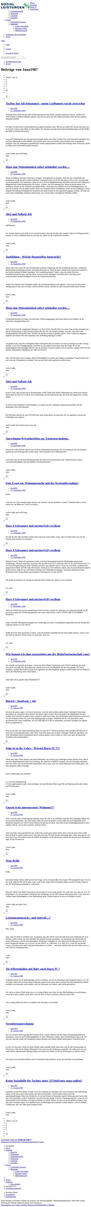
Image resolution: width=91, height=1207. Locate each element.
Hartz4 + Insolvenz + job (21, 701)
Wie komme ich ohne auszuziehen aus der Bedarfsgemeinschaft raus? (48, 654)
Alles (3, 41)
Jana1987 (14, 108)
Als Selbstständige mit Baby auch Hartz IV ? (33, 968)
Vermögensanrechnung (20, 1023)
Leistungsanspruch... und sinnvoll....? (28, 917)
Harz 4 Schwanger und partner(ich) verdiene (33, 525)
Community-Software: (16, 1140)
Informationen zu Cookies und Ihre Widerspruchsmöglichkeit (24, 1205)
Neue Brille (13, 860)
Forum (8, 49)
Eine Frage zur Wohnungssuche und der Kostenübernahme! (42, 483)
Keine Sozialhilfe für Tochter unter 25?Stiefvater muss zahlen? (44, 1080)
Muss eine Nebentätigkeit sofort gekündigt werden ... (38, 166)
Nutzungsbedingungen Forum (32, 1142)
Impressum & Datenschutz (11, 1142)
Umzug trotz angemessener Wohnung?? (30, 807)
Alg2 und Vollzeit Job (19, 214)
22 (7, 90)
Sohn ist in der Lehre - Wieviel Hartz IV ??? (33, 748)
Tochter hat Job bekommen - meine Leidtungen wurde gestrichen (45, 103)
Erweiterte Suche (12, 53)
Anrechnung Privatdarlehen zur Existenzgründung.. (37, 438)
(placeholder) (15, 1184)
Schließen (50, 1205)
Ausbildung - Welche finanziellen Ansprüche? (33, 256)
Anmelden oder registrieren (16, 35)
